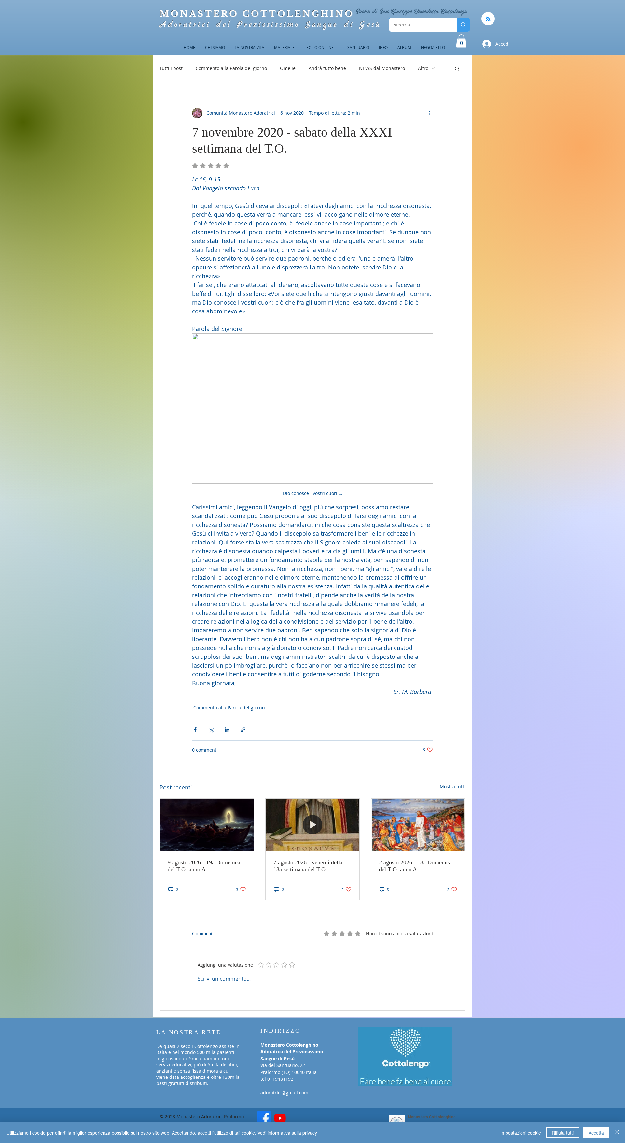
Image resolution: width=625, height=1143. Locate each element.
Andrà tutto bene (327, 68)
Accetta (596, 1132)
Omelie (288, 68)
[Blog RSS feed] (488, 19)
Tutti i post (171, 68)
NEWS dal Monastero (382, 68)
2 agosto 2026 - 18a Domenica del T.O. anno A (415, 866)
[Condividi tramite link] (243, 730)
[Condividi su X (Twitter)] (211, 730)
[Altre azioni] (429, 113)
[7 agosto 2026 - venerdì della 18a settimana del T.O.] (313, 825)
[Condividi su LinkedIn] (227, 730)
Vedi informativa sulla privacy (287, 1132)
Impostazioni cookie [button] (520, 1132)
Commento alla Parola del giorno (231, 68)
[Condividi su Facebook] (195, 730)
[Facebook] (264, 1118)
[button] (461, 41)
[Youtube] (280, 1118)
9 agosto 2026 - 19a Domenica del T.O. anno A (204, 866)
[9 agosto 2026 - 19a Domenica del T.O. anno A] (207, 825)
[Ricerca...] (463, 25)
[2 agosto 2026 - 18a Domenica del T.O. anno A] (418, 825)
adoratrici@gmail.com (284, 1093)
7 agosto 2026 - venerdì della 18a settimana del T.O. (307, 866)
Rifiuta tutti (563, 1132)
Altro (423, 68)
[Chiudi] (617, 1132)
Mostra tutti (452, 786)
